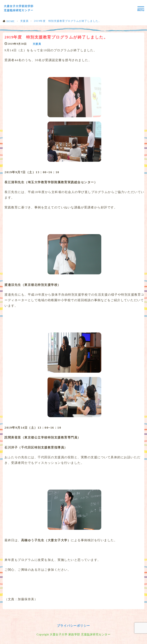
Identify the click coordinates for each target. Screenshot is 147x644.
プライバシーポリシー (73, 625)
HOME (10, 21)
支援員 (24, 20)
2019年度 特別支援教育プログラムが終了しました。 (67, 20)
